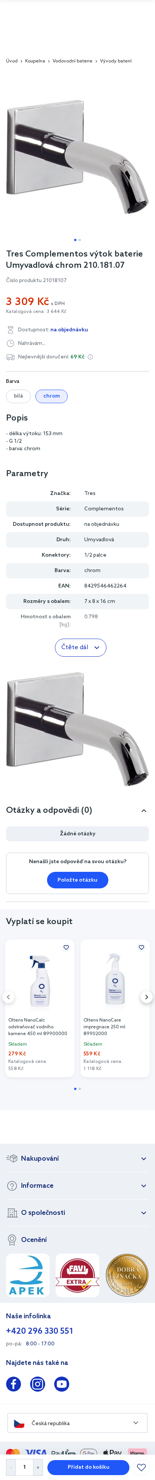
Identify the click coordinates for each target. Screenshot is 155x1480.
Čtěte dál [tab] (74, 647)
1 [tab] (75, 240)
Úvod (12, 61)
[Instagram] (37, 1386)
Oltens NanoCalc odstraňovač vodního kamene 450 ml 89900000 (37, 1027)
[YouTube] (61, 1386)
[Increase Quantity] (38, 1467)
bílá (18, 396)
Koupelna (35, 61)
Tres (90, 493)
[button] (90, 357)
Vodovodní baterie (73, 61)
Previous (8, 997)
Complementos (104, 509)
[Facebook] (13, 1386)
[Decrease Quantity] (10, 1467)
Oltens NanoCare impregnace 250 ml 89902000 (104, 1027)
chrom (51, 396)
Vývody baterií (116, 61)
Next (147, 997)
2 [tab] (80, 240)
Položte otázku (77, 880)
